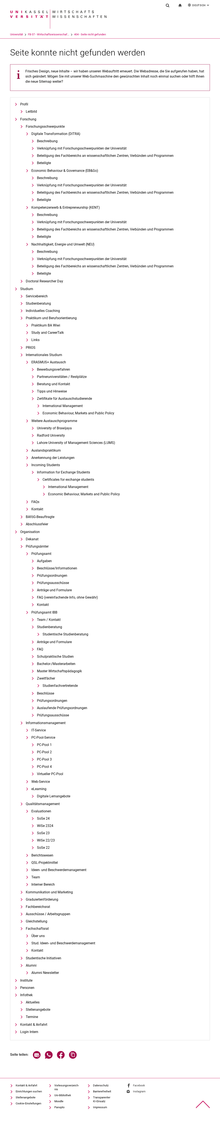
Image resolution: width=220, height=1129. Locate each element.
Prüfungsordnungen (52, 575)
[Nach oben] (203, 1104)
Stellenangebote (38, 1010)
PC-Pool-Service (43, 737)
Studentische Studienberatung (65, 634)
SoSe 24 (43, 818)
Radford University (51, 435)
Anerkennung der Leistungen (53, 458)
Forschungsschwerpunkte (45, 126)
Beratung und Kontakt (53, 384)
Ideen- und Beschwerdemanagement (58, 870)
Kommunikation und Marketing (49, 892)
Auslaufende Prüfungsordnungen (62, 708)
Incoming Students (45, 465)
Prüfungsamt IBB (44, 612)
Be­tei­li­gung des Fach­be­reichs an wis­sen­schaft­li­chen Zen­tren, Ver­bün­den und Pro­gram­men (105, 156)
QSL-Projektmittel (44, 863)
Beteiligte (44, 163)
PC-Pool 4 (44, 767)
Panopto (59, 1107)
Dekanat (32, 539)
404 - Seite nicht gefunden (90, 34)
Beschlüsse (45, 693)
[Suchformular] (167, 5)
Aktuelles (33, 1002)
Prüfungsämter (37, 546)
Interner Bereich (43, 884)
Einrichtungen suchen (29, 1091)
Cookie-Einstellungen (28, 1103)
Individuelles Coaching (43, 311)
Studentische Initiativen (43, 958)
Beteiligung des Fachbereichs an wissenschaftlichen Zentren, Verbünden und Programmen (105, 192)
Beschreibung (47, 141)
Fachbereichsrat (38, 907)
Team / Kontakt (49, 620)
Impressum (100, 1107)
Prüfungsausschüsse (53, 583)
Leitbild (31, 111)
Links (35, 340)
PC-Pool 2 (44, 752)
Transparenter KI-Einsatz (101, 1099)
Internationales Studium (44, 355)
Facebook (139, 1085)
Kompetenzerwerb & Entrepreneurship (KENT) (65, 207)
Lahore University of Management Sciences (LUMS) (76, 443)
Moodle (58, 1101)
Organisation (30, 532)
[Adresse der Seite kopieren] (73, 1058)
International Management (63, 406)
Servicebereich (37, 296)
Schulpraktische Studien (55, 656)
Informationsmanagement (46, 723)
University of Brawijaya (54, 428)
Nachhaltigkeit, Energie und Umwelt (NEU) (63, 244)
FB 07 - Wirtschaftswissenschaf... (48, 34)
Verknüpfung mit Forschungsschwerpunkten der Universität (82, 148)
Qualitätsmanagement (43, 804)
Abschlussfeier (37, 524)
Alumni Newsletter (45, 973)
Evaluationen (41, 811)
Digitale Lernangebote (53, 796)
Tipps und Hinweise (52, 391)
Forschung (28, 119)
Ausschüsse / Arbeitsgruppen (48, 914)
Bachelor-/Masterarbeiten (56, 664)
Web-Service (40, 782)
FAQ (40, 649)
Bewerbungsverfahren (53, 369)
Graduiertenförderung (42, 899)
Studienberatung (38, 303)
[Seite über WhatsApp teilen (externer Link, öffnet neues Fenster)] (49, 1058)
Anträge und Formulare (54, 590)
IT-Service (38, 730)
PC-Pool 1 (44, 745)
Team (35, 877)
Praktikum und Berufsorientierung (51, 318)
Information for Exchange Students (63, 472)
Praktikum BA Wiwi (45, 325)
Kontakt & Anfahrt (33, 1025)
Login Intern (29, 1032)
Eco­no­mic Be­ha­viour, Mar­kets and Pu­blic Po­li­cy (78, 413)
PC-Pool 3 (44, 759)
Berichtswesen (42, 855)
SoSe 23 (43, 833)
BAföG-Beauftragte (40, 517)
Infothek (26, 995)
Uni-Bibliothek (62, 1095)
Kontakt (37, 509)
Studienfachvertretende (60, 686)
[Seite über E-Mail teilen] (37, 1058)
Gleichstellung (36, 921)
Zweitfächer (46, 678)
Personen (27, 988)
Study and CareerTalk (47, 333)
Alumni (31, 965)
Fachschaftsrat (37, 929)
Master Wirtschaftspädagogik (59, 671)
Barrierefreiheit (102, 1091)
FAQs (35, 502)
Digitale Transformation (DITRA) (55, 134)
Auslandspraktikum (46, 450)
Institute (26, 980)
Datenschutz (100, 1085)
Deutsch (201, 5)
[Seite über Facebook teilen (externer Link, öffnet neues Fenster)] (61, 1058)
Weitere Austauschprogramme (54, 421)
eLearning (38, 789)
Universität (16, 34)
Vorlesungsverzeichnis (66, 1087)
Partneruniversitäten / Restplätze (62, 377)
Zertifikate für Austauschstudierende (64, 399)
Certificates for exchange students (68, 480)
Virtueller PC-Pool (50, 774)
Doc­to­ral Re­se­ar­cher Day (44, 281)
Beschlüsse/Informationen (57, 568)
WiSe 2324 (45, 826)
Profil (24, 104)
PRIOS (30, 348)
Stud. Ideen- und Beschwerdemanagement (63, 943)
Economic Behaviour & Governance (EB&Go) (64, 171)
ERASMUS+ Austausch (48, 362)
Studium (26, 289)
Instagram (139, 1091)
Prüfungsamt (41, 554)
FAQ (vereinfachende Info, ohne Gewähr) (67, 597)
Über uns (38, 936)
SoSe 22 (43, 848)
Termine (32, 1017)
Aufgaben (44, 561)
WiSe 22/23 (46, 840)
